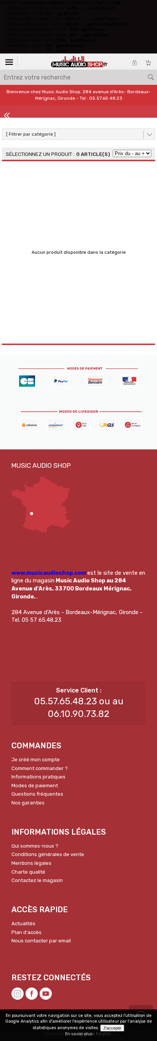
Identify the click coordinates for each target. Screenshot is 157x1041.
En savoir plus (78, 1033)
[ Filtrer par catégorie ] (31, 134)
